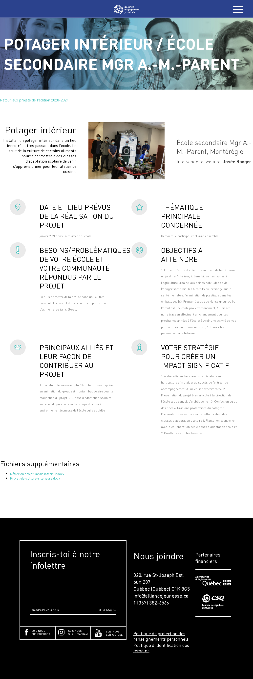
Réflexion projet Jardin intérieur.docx (37, 473)
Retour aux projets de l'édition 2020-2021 (34, 99)
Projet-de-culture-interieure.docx (35, 478)
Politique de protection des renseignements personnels (161, 636)
